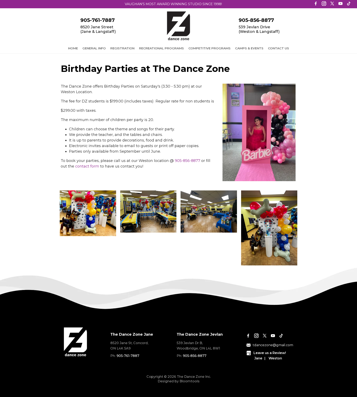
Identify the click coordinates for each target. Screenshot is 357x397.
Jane (258, 358)
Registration (122, 48)
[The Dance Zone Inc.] (178, 25)
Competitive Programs (209, 48)
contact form (87, 166)
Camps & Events (249, 48)
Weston (275, 358)
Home (73, 48)
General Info (94, 48)
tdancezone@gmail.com (273, 345)
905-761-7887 (97, 20)
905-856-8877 (256, 20)
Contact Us (278, 48)
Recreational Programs (161, 48)
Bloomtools (190, 381)
